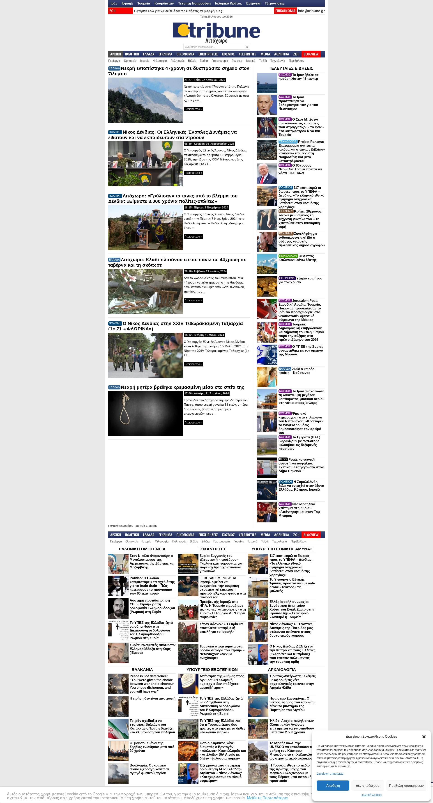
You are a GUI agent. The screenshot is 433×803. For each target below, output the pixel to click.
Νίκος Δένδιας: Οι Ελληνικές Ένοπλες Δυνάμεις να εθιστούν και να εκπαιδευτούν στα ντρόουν (172, 134)
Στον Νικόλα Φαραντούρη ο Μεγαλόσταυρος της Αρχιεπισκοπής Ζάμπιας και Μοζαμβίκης (152, 561)
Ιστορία (145, 60)
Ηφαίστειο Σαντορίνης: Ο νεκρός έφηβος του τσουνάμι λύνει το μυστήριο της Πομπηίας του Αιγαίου (292, 704)
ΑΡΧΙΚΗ (115, 54)
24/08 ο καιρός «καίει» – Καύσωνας (296, 371)
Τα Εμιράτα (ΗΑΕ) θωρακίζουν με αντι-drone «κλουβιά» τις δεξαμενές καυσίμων (299, 443)
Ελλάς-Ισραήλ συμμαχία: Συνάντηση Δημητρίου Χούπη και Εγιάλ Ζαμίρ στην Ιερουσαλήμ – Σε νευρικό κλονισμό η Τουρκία (291, 609)
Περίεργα (114, 60)
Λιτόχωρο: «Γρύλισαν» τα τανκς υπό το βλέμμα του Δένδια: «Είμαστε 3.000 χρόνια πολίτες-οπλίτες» (172, 198)
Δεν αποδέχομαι (368, 785)
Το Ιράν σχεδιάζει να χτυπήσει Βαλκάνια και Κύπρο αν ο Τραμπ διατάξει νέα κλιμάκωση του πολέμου (152, 726)
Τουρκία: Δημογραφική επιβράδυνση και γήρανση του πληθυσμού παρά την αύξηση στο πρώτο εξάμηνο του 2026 (301, 331)
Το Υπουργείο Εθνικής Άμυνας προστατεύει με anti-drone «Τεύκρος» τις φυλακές (292, 585)
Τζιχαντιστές (275, 3)
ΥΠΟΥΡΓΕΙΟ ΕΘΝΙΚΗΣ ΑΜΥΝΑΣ (282, 549)
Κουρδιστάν (164, 3)
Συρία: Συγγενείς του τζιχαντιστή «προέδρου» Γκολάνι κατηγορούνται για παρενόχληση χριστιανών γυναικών (221, 563)
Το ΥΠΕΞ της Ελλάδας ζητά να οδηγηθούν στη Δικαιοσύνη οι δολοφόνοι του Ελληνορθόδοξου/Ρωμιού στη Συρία (151, 630)
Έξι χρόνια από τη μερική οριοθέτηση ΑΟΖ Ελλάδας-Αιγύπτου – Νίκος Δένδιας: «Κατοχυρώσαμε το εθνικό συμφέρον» (221, 772)
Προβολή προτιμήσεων (406, 785)
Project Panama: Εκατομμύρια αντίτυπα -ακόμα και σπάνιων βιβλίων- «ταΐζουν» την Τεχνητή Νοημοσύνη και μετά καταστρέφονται (302, 151)
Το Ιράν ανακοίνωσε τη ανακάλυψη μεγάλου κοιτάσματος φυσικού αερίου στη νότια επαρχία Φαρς (302, 397)
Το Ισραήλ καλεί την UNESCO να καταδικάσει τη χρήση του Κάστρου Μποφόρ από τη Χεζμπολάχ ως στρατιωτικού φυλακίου (291, 750)
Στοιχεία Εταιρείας (146, 525)
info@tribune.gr (311, 11)
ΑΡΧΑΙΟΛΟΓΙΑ (282, 669)
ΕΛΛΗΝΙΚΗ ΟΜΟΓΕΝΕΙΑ (142, 549)
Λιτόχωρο (216, 40)
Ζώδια (204, 60)
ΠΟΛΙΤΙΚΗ (132, 54)
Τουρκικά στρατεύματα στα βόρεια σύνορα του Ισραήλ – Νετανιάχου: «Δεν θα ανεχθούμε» (222, 652)
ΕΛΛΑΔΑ (148, 54)
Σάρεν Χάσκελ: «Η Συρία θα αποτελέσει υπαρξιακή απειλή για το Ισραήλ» (221, 628)
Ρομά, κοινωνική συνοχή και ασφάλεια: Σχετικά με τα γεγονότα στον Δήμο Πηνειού (301, 465)
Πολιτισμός (177, 60)
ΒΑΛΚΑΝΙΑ (142, 669)
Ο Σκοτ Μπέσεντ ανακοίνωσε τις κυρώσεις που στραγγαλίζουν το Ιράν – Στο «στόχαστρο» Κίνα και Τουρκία (301, 127)
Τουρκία (143, 3)
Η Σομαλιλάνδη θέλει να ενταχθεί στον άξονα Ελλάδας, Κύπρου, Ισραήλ (301, 485)
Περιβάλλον (296, 60)
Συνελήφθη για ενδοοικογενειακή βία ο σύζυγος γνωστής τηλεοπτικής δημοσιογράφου (302, 239)
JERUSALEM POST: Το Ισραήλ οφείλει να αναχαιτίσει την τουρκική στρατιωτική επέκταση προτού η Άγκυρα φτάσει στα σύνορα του (223, 587)
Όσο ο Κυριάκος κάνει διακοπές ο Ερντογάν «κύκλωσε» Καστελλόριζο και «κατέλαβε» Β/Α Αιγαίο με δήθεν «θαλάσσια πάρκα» (223, 750)
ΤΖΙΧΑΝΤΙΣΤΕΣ (212, 549)
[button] (424, 736)
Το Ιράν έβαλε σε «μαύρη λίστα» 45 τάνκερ (298, 76)
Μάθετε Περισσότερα (267, 797)
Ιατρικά (251, 60)
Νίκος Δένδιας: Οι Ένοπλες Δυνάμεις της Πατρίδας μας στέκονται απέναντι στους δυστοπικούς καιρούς (291, 629)
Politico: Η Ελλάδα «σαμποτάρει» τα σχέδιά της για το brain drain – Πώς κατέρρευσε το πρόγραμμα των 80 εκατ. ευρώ (152, 585)
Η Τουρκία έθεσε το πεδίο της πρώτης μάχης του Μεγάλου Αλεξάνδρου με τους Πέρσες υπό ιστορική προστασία (290, 772)
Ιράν (114, 3)
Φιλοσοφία (160, 60)
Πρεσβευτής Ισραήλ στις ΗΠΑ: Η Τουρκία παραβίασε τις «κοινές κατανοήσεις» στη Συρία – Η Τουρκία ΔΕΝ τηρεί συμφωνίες (223, 609)
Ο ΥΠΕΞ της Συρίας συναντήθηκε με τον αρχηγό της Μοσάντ (301, 350)
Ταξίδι (263, 60)
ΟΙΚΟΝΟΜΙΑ (185, 54)
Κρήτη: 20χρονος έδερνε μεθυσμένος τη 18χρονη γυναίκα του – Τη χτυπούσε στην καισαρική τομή (300, 219)
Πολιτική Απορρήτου (120, 525)
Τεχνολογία (277, 60)
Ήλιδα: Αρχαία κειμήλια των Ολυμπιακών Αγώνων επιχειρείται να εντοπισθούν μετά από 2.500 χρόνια (291, 726)
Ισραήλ (127, 3)
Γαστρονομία (220, 60)
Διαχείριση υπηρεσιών (330, 773)
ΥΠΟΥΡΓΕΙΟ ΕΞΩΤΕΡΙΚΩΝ (212, 669)
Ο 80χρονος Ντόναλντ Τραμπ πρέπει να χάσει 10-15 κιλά (300, 169)
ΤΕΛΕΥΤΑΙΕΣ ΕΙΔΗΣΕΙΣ (291, 68)
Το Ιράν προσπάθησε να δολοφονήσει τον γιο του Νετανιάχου (298, 102)
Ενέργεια (253, 3)
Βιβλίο (192, 60)
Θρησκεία (130, 60)
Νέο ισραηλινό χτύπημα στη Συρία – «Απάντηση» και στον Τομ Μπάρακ (299, 509)
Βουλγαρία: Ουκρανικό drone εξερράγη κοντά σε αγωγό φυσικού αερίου (149, 769)
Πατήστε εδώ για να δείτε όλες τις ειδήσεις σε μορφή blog (178, 11)
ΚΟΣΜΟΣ (228, 54)
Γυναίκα (237, 60)
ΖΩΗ (296, 54)
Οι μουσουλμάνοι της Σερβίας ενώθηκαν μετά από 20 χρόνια (152, 747)
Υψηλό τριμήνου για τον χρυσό (300, 280)
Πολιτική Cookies (371, 794)
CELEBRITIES (247, 54)
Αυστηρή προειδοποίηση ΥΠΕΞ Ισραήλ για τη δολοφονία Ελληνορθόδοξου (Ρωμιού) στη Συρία (152, 606)
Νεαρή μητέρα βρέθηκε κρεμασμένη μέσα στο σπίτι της (182, 387)
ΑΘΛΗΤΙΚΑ (281, 54)
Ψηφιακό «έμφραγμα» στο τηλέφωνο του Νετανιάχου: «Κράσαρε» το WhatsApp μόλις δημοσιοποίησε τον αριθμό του (301, 423)
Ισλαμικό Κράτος (228, 3)
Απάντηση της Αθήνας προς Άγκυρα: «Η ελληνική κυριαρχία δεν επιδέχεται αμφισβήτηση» (222, 681)
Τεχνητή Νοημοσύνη (194, 3)
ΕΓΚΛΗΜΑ (165, 54)
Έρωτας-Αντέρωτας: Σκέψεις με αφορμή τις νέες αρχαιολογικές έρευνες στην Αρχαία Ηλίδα (292, 681)
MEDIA (265, 54)
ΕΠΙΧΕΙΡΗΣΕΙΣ (208, 54)
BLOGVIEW (311, 54)
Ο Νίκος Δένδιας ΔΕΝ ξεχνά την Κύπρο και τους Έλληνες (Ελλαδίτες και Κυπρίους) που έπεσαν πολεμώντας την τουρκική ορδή (292, 653)
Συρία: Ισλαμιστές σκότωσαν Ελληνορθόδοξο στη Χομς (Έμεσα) (152, 648)
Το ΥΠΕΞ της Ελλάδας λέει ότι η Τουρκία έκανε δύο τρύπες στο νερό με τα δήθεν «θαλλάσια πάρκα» (222, 726)
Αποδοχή (333, 785)
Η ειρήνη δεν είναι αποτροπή (152, 698)
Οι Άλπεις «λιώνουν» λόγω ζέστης (298, 258)
